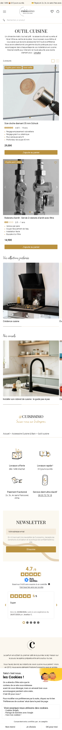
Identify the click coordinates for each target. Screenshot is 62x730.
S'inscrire (31, 549)
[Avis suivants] (56, 605)
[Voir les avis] (31, 128)
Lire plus (37, 53)
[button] (57, 11)
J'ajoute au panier (31, 152)
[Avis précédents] (5, 605)
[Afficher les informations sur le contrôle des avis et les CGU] (49, 584)
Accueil (6, 433)
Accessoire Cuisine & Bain (24, 433)
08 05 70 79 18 (45, 495)
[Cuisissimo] (26, 11)
